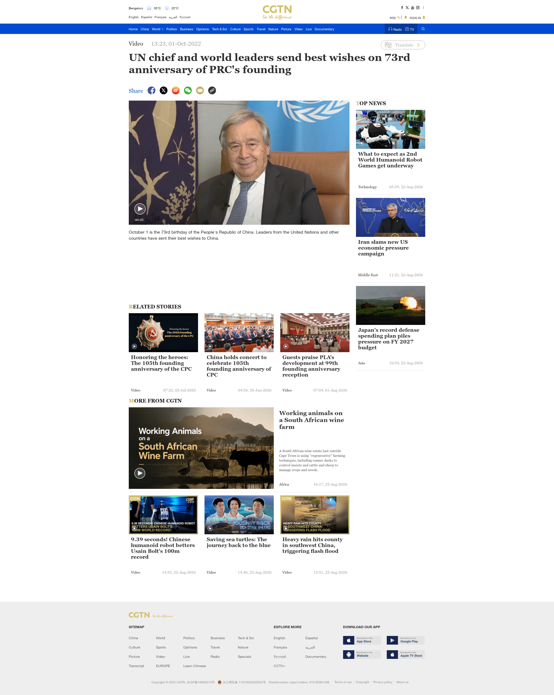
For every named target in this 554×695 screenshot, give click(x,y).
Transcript (136, 666)
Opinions (202, 29)
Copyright (362, 682)
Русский (185, 17)
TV (412, 29)
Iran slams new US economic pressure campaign (383, 248)
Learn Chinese (194, 666)
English (134, 17)
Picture (286, 29)
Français (160, 17)
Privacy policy (382, 682)
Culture (235, 29)
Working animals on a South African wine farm (311, 419)
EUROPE (163, 666)
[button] (140, 209)
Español (146, 17)
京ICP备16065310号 (201, 682)
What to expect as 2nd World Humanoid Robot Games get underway (390, 160)
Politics (171, 29)
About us (402, 682)
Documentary (324, 29)
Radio (397, 29)
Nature (273, 29)
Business (186, 29)
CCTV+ (279, 666)
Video (299, 29)
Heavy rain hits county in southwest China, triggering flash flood (312, 545)
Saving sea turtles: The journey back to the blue (239, 542)
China (145, 29)
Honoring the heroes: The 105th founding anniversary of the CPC (161, 363)
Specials (244, 656)
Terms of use (343, 682)
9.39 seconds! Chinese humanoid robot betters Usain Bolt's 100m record (163, 548)
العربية (173, 17)
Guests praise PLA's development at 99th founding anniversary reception (311, 366)
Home (133, 29)
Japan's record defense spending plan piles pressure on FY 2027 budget (388, 339)
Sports (249, 29)
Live (309, 29)
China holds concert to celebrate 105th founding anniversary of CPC (239, 366)
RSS (393, 18)
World (156, 29)
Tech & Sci (219, 29)
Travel (261, 29)
